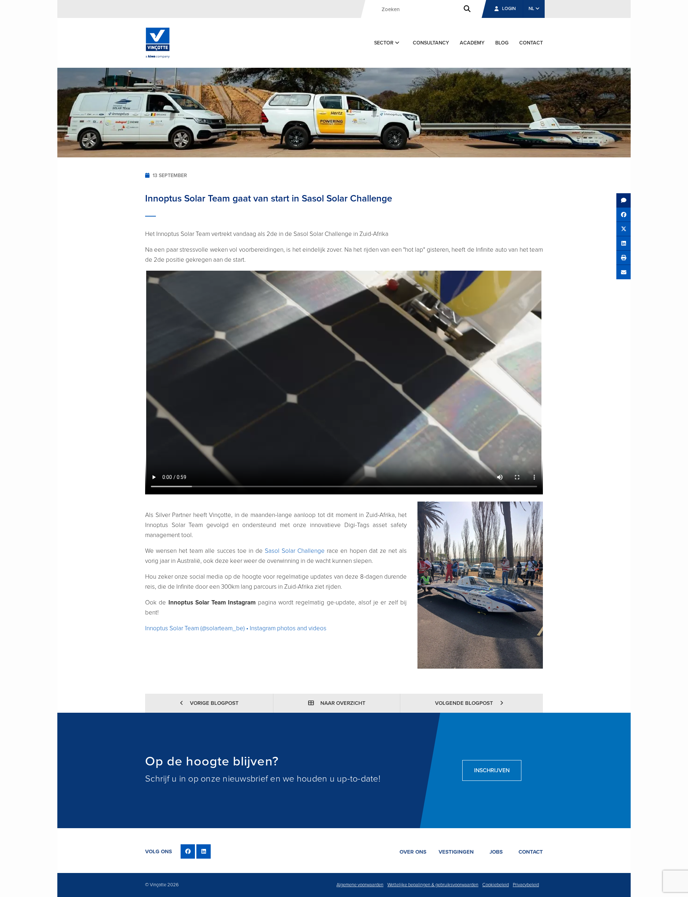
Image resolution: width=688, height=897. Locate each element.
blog (501, 43)
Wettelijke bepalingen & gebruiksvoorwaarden (432, 885)
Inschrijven (492, 770)
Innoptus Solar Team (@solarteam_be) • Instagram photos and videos (235, 628)
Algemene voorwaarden (359, 885)
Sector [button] (384, 43)
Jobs (496, 852)
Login (509, 8)
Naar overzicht (342, 703)
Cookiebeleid (495, 885)
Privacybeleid (526, 885)
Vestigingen (456, 852)
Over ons (413, 852)
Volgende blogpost (464, 703)
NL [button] (532, 8)
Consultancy (431, 43)
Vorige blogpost (213, 703)
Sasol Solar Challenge (295, 551)
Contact (531, 43)
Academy (472, 43)
